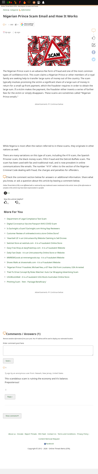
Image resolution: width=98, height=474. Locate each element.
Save (8, 193)
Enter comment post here (13, 343)
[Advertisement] (49, 122)
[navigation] (93, 38)
